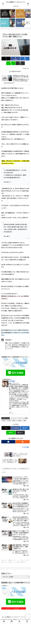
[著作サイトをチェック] (10, 413)
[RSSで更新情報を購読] (12, 413)
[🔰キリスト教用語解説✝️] (23, 13)
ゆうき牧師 (12, 381)
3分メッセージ (6, 418)
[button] (20, 63)
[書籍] (23, 22)
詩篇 (25, 420)
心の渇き (19, 420)
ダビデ (20, 418)
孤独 (14, 420)
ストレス (14, 418)
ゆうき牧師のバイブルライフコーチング (15, 4)
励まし (4, 420)
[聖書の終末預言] (7, 13)
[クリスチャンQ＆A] (7, 22)
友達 (9, 420)
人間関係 (26, 418)
